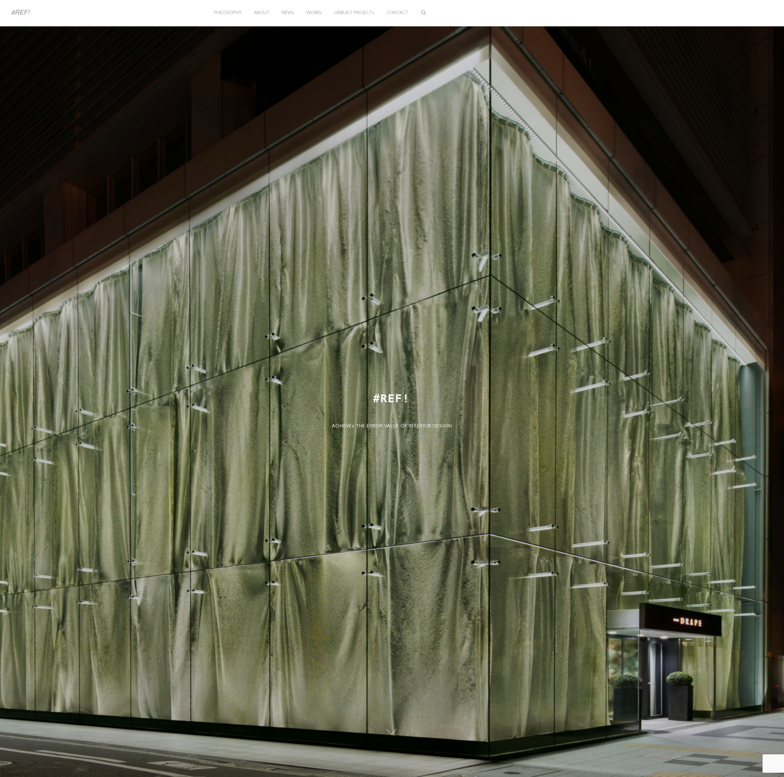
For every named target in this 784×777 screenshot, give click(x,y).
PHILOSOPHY (228, 12)
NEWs (288, 12)
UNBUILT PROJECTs (354, 12)
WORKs (314, 12)
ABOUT (262, 12)
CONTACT (397, 12)
